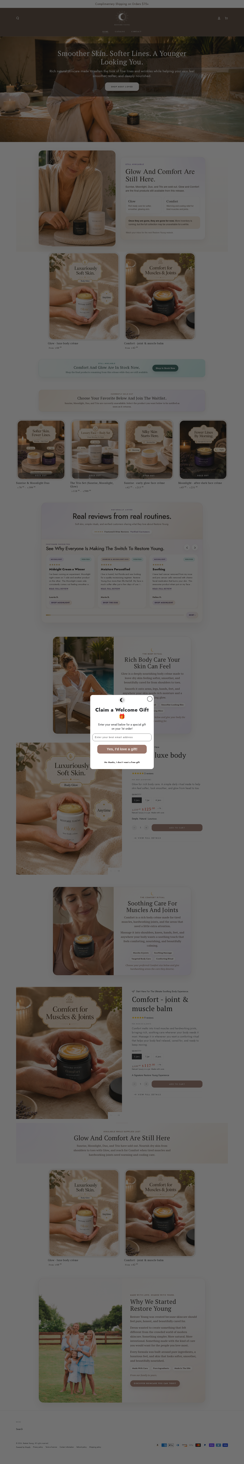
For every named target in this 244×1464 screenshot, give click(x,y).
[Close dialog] (149, 698)
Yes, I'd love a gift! (122, 749)
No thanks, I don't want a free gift (122, 762)
